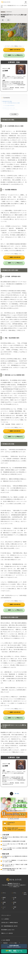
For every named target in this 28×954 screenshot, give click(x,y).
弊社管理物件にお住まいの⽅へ (8, 929)
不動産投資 (5, 942)
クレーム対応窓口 (5, 919)
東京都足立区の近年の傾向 (8, 108)
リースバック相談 (13, 942)
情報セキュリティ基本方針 (7, 933)
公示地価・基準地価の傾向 (10, 109)
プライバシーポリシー (6, 915)
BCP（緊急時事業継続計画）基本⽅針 (9, 926)
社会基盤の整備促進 (8, 105)
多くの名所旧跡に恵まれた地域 (11, 102)
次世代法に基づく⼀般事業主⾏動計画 (9, 922)
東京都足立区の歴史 (7, 101)
